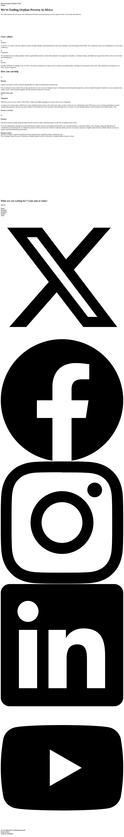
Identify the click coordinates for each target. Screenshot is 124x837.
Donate (3, 5)
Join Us (3, 205)
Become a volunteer (7, 110)
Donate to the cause (7, 93)
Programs (8, 3)
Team (19, 3)
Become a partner (6, 133)
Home (3, 3)
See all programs (6, 151)
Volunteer (14, 3)
